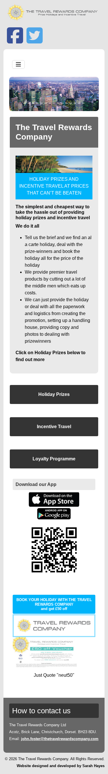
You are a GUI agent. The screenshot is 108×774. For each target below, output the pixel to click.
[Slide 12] (70, 103)
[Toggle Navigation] (18, 64)
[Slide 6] (45, 103)
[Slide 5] (41, 103)
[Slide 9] (58, 103)
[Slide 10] (62, 103)
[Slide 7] (50, 103)
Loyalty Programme (54, 458)
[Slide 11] (66, 103)
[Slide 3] (33, 103)
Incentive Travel (54, 426)
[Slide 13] (75, 103)
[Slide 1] (25, 103)
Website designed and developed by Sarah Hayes (61, 766)
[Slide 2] (29, 103)
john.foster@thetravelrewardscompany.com (59, 739)
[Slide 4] (37, 103)
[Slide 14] (79, 103)
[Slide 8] (54, 103)
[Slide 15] (83, 103)
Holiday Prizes (54, 394)
